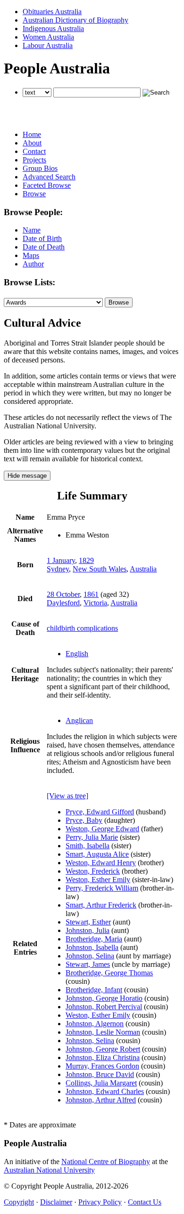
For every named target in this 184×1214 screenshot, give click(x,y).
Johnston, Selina (90, 956)
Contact (34, 151)
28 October (63, 594)
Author (33, 264)
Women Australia (48, 37)
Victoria (95, 603)
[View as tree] (67, 796)
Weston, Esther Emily (98, 880)
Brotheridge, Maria (94, 939)
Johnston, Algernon (95, 1024)
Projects (34, 160)
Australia (143, 569)
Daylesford (63, 603)
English (77, 654)
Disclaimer (56, 1202)
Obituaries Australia (52, 12)
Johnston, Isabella (92, 947)
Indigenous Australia (53, 28)
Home (32, 134)
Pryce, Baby (84, 820)
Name (32, 230)
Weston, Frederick (93, 871)
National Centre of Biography (105, 1162)
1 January (61, 560)
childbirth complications (82, 628)
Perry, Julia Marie (92, 837)
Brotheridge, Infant (94, 990)
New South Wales (99, 569)
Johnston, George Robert (103, 1049)
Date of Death (44, 247)
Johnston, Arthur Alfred (101, 1100)
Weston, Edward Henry (101, 863)
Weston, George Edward (102, 829)
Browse (34, 194)
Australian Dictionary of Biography (75, 20)
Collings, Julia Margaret (101, 1083)
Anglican (79, 720)
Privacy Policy (100, 1202)
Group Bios (40, 168)
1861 (91, 594)
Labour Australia (48, 45)
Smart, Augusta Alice (97, 854)
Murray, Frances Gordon (102, 1066)
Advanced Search (49, 177)
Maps (31, 255)
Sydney (58, 569)
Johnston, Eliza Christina (103, 1057)
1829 (86, 560)
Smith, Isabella (87, 846)
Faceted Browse (47, 185)
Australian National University (49, 1170)
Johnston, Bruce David (100, 1074)
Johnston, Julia (87, 930)
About (32, 143)
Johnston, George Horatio (104, 998)
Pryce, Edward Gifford (100, 812)
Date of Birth (42, 238)
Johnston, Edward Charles (105, 1091)
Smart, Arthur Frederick (101, 905)
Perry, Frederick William (102, 888)
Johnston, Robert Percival (104, 1007)
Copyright (19, 1202)
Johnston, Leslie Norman (103, 1032)
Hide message (27, 475)
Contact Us (144, 1202)
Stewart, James (88, 964)
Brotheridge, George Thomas (109, 973)
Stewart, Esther (88, 922)
